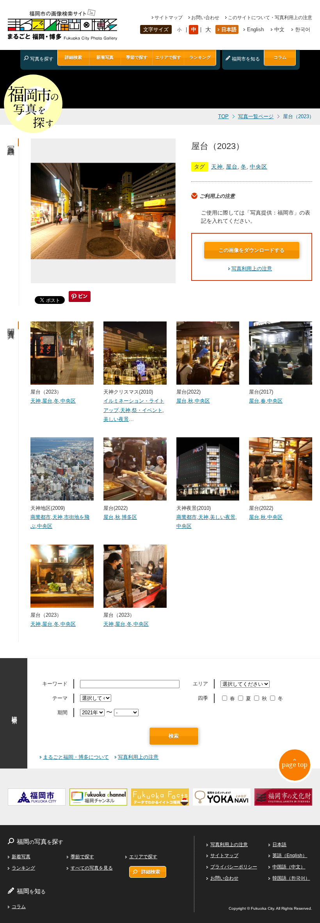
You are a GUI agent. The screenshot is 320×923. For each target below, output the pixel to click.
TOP (223, 116)
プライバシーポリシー (233, 867)
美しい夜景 (116, 419)
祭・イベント (147, 410)
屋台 (232, 166)
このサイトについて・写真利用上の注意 (270, 17)
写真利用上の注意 (251, 269)
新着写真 (105, 57)
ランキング (200, 57)
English (255, 29)
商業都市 (40, 517)
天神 (217, 166)
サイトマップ (169, 17)
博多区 (129, 517)
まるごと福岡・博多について (76, 757)
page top (295, 764)
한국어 (302, 29)
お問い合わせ (205, 17)
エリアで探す (168, 57)
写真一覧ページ (256, 116)
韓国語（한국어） (291, 878)
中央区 (258, 166)
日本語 (228, 29)
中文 (279, 29)
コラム (280, 57)
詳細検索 (73, 57)
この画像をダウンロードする (251, 250)
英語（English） (289, 855)
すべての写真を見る (92, 868)
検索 (174, 736)
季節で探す (137, 57)
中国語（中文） (288, 867)
